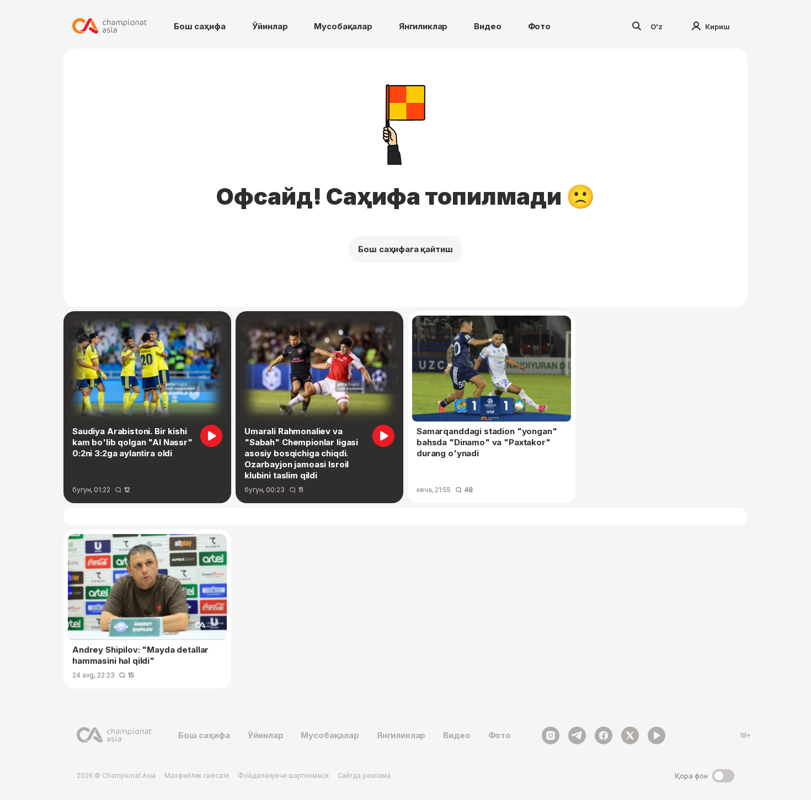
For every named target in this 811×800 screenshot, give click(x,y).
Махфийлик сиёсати (196, 775)
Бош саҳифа (200, 26)
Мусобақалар (343, 26)
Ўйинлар (270, 26)
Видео (487, 26)
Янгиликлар (423, 26)
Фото (539, 26)
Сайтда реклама (364, 775)
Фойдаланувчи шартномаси (283, 775)
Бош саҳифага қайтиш (405, 249)
